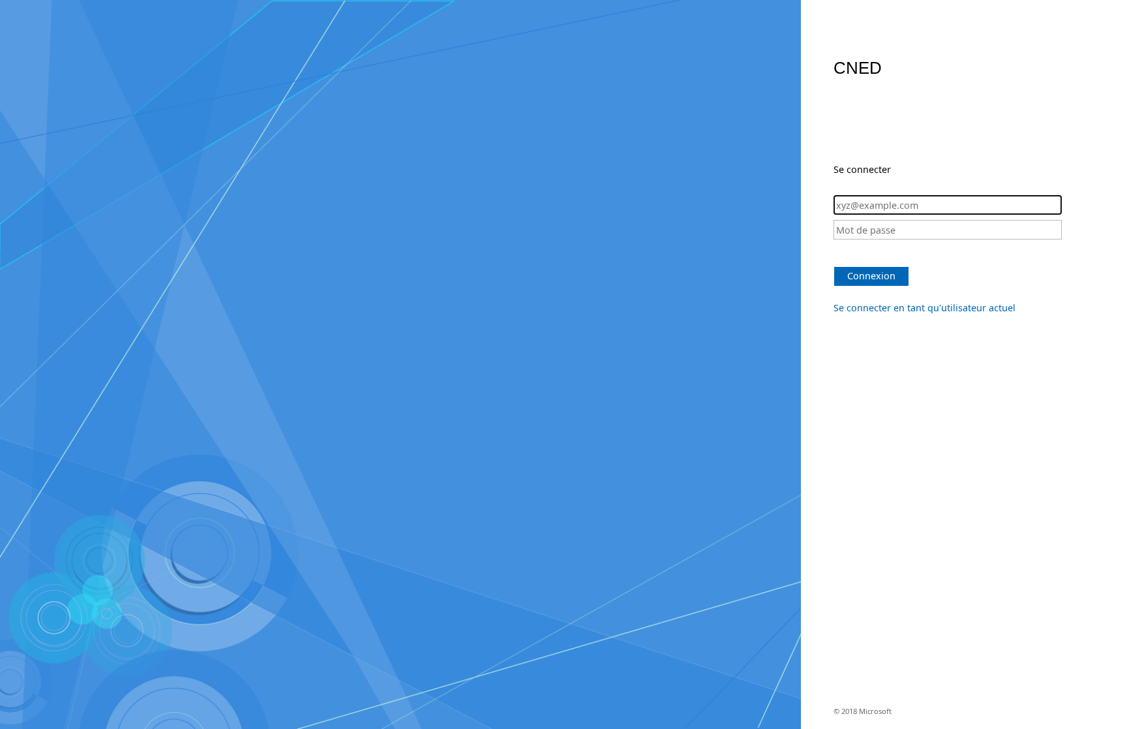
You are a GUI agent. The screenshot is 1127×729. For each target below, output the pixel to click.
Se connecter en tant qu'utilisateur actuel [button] (924, 308)
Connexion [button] (871, 276)
